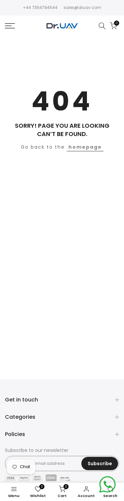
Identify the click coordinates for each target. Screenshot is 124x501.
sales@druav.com (82, 7)
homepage (85, 147)
